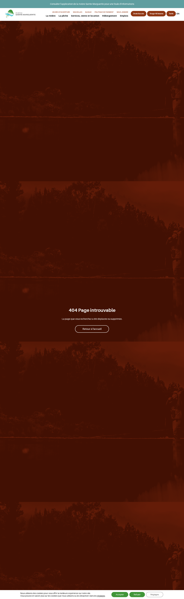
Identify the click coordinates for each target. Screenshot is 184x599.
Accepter (120, 594)
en (178, 14)
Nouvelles (77, 12)
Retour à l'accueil (92, 329)
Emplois (124, 16)
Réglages (154, 594)
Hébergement (109, 16)
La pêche (63, 16)
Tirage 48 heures (156, 14)
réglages (101, 596)
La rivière (50, 16)
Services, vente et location (85, 16)
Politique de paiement (104, 12)
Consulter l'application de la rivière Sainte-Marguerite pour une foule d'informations (92, 4)
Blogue (88, 12)
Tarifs (171, 14)
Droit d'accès (138, 14)
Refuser (137, 594)
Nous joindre (122, 12)
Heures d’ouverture (61, 12)
